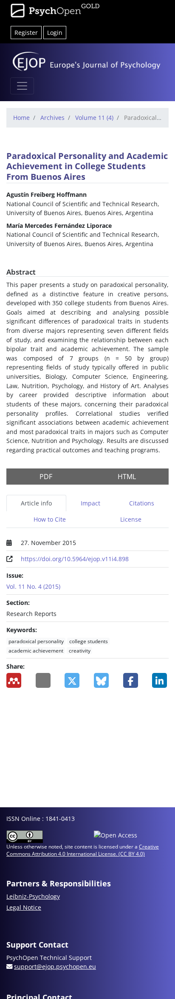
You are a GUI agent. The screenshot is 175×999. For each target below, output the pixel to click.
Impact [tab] (90, 503)
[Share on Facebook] (131, 680)
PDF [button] (46, 476)
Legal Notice (23, 907)
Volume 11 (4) (94, 118)
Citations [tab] (141, 503)
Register (26, 32)
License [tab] (130, 519)
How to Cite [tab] (50, 519)
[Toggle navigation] (22, 85)
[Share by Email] (44, 680)
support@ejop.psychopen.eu (55, 966)
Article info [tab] (36, 503)
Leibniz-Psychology (33, 896)
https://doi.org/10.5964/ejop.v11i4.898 (75, 559)
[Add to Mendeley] (14, 680)
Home (21, 118)
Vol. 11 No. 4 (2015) (33, 586)
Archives (52, 118)
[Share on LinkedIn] (160, 680)
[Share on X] (73, 680)
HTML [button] (127, 476)
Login (54, 32)
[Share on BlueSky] (102, 680)
